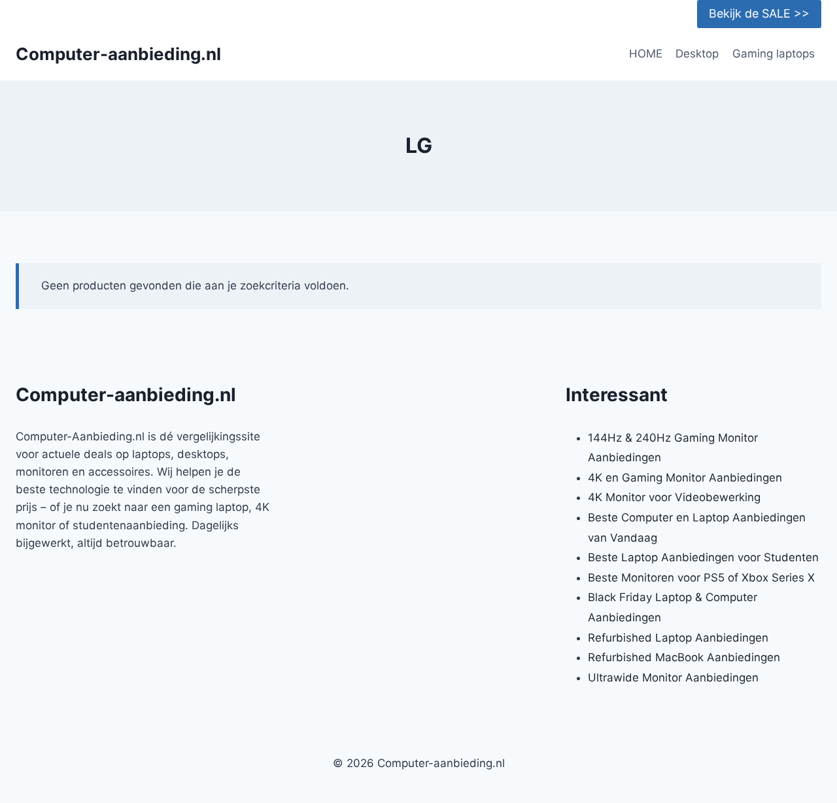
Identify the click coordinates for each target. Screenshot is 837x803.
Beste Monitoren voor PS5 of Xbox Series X (701, 577)
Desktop (697, 53)
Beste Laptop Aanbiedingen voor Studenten (703, 557)
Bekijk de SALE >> (759, 13)
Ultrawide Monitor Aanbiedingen (673, 677)
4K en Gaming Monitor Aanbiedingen (685, 477)
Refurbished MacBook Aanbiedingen (684, 657)
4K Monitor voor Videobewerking (674, 497)
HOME (645, 53)
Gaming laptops (773, 53)
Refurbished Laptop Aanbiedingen (678, 637)
